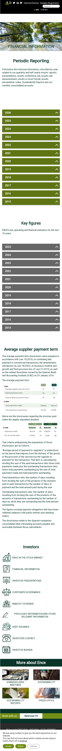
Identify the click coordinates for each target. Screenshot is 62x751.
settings (23, 741)
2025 (8, 120)
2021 (8, 153)
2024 (8, 128)
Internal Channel (31, 3)
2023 (8, 136)
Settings (33, 746)
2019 (8, 169)
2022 (8, 145)
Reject (20, 746)
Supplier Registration (49, 3)
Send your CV (31, 716)
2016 (8, 193)
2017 (8, 185)
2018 (8, 177)
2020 (8, 161)
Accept (8, 746)
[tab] (31, 113)
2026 (8, 112)
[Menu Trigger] (7, 4)
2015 (8, 201)
